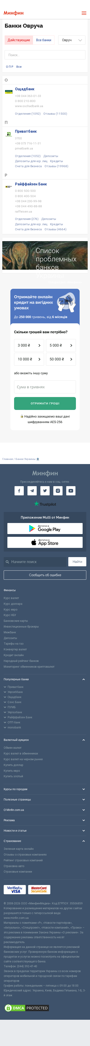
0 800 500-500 (25, 190)
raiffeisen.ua (23, 211)
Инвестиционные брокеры (21, 626)
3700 (18, 138)
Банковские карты (16, 620)
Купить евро (12, 770)
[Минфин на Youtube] (70, 490)
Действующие (19, 40)
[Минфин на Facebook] (19, 490)
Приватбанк (26, 131)
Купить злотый (13, 776)
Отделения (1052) (28, 156)
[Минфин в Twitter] (45, 490)
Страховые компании (18, 871)
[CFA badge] (63, 890)
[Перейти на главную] (13, 13)
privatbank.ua (24, 148)
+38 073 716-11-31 (28, 143)
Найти (77, 562)
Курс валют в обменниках (21, 753)
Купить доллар (13, 765)
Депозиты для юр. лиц (31, 161)
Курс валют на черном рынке (23, 759)
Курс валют (11, 598)
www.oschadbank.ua (29, 106)
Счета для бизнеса (28, 166)
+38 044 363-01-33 (28, 95)
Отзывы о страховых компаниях (25, 854)
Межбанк (10, 632)
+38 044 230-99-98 (28, 201)
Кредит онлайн (14, 655)
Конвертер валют (15, 649)
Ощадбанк (24, 89)
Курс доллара (13, 603)
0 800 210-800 (25, 100)
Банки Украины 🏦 (27, 459)
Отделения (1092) (28, 113)
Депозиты (50, 156)
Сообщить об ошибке (45, 575)
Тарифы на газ (14, 643)
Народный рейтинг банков (21, 661)
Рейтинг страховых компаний (23, 860)
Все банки (43, 40)
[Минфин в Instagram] (58, 490)
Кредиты (56, 161)
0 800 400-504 (25, 196)
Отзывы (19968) (56, 166)
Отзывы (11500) (55, 113)
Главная (7, 459)
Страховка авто (14, 866)
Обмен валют (12, 747)
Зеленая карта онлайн (19, 848)
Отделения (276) (27, 218)
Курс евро (10, 609)
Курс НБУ (10, 615)
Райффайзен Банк (31, 184)
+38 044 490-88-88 (28, 206)
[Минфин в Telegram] (32, 490)
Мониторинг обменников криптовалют (29, 666)
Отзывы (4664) (55, 229)
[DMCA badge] (45, 1008)
